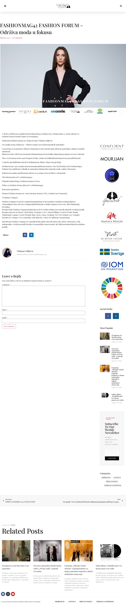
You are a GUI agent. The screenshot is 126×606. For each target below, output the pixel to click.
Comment (6, 285)
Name (4, 310)
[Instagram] (116, 316)
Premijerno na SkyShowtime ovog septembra (117, 337)
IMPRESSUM (106, 477)
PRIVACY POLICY (112, 481)
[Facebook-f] (108, 316)
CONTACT (117, 477)
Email (4, 318)
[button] (5, 6)
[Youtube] (13, 594)
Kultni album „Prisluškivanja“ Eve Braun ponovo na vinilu (118, 397)
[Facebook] (3, 594)
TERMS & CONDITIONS (112, 485)
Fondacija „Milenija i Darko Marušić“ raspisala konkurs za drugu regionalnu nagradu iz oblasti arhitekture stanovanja (118, 376)
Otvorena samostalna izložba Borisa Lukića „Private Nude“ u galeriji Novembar (117, 353)
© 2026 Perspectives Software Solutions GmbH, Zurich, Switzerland (20, 601)
